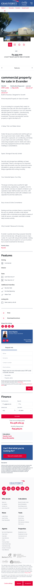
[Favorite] (1, 11)
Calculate (17, 416)
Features (17, 68)
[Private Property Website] (15, 562)
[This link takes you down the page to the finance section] (11, 88)
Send (29, 388)
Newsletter (8, 375)
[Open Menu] (31, 3)
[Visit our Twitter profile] (18, 489)
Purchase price (4, 401)
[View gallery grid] (15, 45)
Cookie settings (8, 583)
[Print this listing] (19, 45)
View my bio (28, 341)
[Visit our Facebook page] (4, 489)
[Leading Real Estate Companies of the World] (24, 3)
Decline (19, 583)
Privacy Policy (20, 382)
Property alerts (9, 378)
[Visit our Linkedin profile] (9, 489)
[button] (1, 30)
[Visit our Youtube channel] (22, 489)
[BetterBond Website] (7, 555)
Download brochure (13, 318)
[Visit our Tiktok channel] (4, 493)
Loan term (19, 407)
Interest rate (4, 407)
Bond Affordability (8, 438)
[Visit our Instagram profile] (13, 489)
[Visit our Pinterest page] (27, 489)
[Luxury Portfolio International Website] (20, 555)
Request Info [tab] (9, 347)
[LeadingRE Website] (5, 562)
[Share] (4, 11)
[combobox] (27, 410)
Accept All (28, 583)
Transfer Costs (7, 436)
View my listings (27, 339)
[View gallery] (10, 45)
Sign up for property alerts (15, 456)
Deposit (19, 401)
